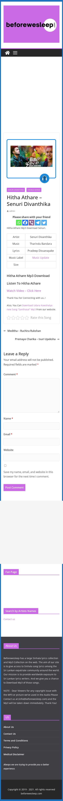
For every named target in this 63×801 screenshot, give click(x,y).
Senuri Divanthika (16, 190)
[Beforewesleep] (7, 53)
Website (8, 450)
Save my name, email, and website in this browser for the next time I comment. (28, 474)
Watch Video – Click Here (24, 291)
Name (8, 418)
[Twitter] (44, 222)
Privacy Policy (11, 747)
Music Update (40, 257)
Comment (11, 374)
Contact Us (10, 733)
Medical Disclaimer (14, 754)
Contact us (9, 619)
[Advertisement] (31, 99)
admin (12, 211)
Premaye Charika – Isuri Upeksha (35, 339)
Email (8, 434)
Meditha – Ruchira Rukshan (24, 331)
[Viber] (31, 222)
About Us (9, 726)
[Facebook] (25, 222)
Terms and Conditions (16, 740)
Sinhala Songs (34, 190)
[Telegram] (38, 222)
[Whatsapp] (19, 222)
